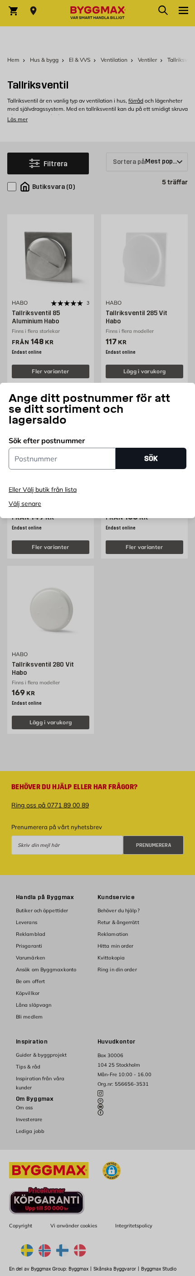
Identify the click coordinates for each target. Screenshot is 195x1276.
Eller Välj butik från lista (43, 489)
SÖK (151, 458)
